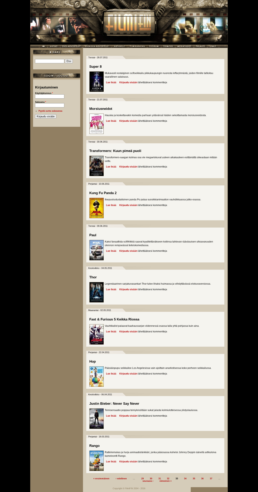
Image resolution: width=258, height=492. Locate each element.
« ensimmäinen (101, 478)
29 (142, 478)
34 (185, 478)
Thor (93, 277)
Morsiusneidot (100, 109)
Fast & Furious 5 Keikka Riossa (114, 319)
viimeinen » (165, 481)
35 (194, 478)
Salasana (40, 102)
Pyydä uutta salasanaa (50, 111)
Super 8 (95, 67)
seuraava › (148, 481)
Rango (94, 446)
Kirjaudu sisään (128, 82)
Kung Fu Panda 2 (103, 193)
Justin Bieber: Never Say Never (114, 404)
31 (159, 478)
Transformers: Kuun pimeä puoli (115, 151)
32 (168, 478)
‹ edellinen (121, 478)
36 (202, 478)
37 (211, 478)
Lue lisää (111, 82)
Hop (92, 361)
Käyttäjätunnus (44, 93)
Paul (92, 235)
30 (151, 478)
